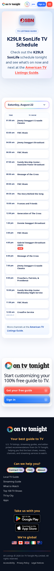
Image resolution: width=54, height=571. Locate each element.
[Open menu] (49, 4)
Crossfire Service (25, 312)
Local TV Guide (11, 476)
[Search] (27, 4)
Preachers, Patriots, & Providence (28, 279)
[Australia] (39, 542)
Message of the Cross (28, 174)
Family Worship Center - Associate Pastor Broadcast (30, 163)
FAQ (30, 470)
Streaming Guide (12, 481)
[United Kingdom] (27, 542)
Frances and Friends (27, 203)
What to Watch (11, 486)
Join (33, 4)
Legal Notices (37, 563)
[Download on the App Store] (27, 528)
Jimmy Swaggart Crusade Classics (29, 121)
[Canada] (20, 542)
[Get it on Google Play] (27, 518)
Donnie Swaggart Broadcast (31, 223)
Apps (6, 500)
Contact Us (15, 470)
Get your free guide (19, 390)
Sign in (41, 4)
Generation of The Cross (29, 213)
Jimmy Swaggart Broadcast (30, 142)
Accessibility (9, 563)
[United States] (14, 542)
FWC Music (22, 132)
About (41, 470)
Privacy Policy (23, 563)
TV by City (8, 495)
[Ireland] (33, 542)
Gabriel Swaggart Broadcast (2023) (31, 243)
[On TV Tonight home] (27, 365)
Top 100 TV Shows (12, 490)
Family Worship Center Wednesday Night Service (30, 291)
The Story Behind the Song (30, 193)
